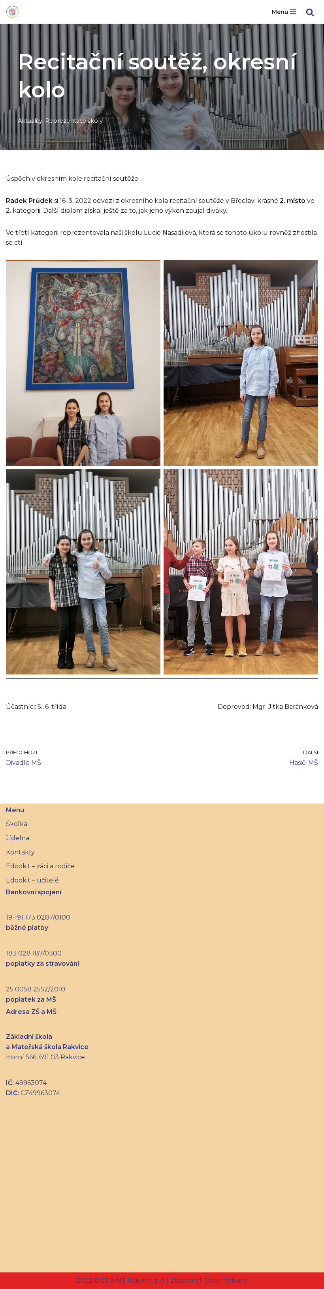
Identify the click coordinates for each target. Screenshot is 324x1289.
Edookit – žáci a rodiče (40, 866)
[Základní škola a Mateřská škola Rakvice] (12, 12)
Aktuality (30, 120)
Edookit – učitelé (32, 880)
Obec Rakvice (225, 1280)
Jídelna (17, 838)
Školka (16, 824)
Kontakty (20, 852)
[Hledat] (310, 12)
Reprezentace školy (74, 120)
